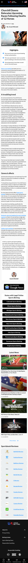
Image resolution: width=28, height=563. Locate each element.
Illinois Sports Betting (14, 306)
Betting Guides (6, 537)
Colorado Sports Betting (14, 301)
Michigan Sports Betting (14, 310)
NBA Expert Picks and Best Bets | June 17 (12, 434)
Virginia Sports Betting (14, 346)
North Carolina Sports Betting (14, 328)
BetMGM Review (18, 451)
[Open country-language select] (25, 2)
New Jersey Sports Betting (14, 319)
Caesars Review (18, 503)
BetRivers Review (18, 463)
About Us (4, 530)
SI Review (16, 480)
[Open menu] (2, 2)
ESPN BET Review (19, 497)
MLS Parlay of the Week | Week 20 (10, 414)
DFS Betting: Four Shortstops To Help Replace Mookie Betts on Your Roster (13, 371)
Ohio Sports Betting (14, 332)
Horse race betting (6, 68)
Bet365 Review (18, 474)
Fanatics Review (18, 492)
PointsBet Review (18, 515)
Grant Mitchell (13, 27)
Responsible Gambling (8, 543)
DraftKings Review (19, 509)
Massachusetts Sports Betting (14, 315)
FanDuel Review (18, 457)
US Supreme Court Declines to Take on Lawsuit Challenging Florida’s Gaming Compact (13, 393)
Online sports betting (7, 228)
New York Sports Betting (14, 323)
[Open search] (22, 2)
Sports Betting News (7, 540)
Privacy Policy (6, 533)
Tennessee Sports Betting (14, 341)
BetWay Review (18, 469)
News (13, 23)
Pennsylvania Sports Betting (14, 337)
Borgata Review (18, 486)
